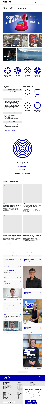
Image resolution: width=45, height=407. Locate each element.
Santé (4, 396)
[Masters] (37, 92)
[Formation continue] (37, 106)
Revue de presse (9, 243)
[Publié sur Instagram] (40, 293)
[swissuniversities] (36, 377)
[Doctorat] (27, 106)
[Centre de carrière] (17, 71)
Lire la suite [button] (6, 275)
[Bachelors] (27, 92)
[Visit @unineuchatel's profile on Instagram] (25, 293)
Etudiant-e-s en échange (22, 173)
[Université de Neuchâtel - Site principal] (7, 377)
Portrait (18, 383)
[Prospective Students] (7, 71)
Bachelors (32, 385)
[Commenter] (7, 277)
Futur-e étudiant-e (33, 384)
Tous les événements (10, 130)
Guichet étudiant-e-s (7, 386)
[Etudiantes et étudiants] (37, 71)
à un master (22, 169)
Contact (5, 383)
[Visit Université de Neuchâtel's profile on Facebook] (5, 260)
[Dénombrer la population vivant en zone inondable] (29, 54)
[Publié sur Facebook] (20, 260)
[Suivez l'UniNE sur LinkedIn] (10, 402)
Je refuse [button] (33, 401)
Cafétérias (5, 397)
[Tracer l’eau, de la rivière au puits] (15, 40)
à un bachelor (22, 166)
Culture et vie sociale (7, 394)
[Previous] (6, 23)
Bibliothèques (6, 393)
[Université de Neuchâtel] (7, 2)
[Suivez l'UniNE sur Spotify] (12, 402)
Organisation (19, 384)
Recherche (19, 385)
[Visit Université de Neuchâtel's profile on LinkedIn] (25, 260)
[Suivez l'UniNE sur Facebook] (4, 402)
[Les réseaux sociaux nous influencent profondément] (35, 40)
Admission (32, 383)
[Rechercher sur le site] (36, 2)
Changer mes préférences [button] (31, 403)
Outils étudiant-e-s (7, 387)
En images (5, 398)
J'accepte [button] (28, 401)
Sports (4, 395)
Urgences (5, 384)
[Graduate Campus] (27, 71)
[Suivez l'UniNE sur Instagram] (6, 402)
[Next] (38, 23)
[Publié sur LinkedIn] (40, 260)
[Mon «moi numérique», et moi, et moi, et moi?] (9, 54)
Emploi (4, 388)
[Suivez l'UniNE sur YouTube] (8, 402)
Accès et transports (7, 385)
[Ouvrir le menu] (40, 2)
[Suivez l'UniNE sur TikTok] (14, 402)
